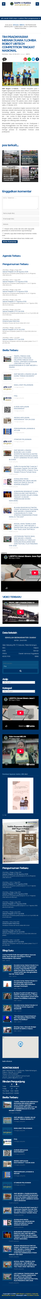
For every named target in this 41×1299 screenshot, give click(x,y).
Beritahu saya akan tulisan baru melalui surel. (18, 238)
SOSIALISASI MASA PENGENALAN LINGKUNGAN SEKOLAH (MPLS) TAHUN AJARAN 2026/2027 (29, 175)
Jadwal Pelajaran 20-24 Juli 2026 (13, 329)
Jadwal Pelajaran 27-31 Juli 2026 (13, 311)
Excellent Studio (33, 1295)
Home (16, 25)
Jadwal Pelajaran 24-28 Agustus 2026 (15, 272)
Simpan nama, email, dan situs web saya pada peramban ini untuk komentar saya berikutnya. (18, 230)
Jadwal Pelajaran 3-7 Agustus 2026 (14, 301)
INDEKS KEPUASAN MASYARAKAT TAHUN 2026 (10, 178)
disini (26, 774)
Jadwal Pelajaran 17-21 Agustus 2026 (14, 281)
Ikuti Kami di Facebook (7, 1061)
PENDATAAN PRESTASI (11, 321)
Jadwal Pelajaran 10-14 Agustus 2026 (15, 291)
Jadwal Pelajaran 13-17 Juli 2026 (13, 339)
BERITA (22, 25)
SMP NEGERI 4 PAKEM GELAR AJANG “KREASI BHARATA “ (28, 161)
